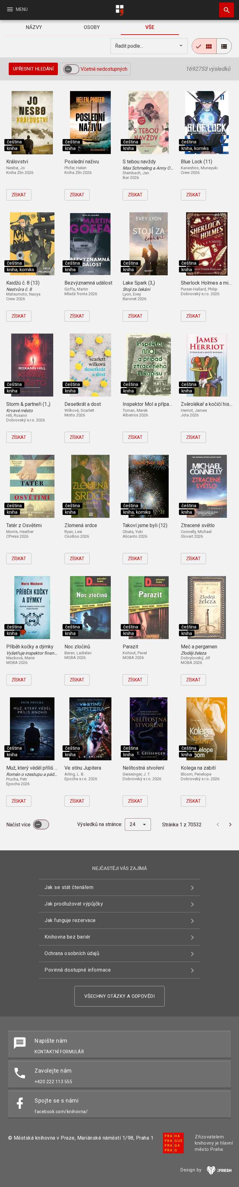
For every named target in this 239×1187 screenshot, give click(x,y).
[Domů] (119, 10)
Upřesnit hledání (33, 69)
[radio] (204, 46)
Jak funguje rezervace (70, 920)
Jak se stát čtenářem (69, 887)
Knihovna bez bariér (68, 937)
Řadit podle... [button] (129, 46)
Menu (17, 9)
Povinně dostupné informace (78, 970)
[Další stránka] (230, 824)
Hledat (224, 10)
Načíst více (19, 825)
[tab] (34, 27)
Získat (19, 194)
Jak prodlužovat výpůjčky (74, 904)
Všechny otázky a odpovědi (119, 996)
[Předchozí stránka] (218, 824)
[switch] (71, 69)
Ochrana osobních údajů (72, 953)
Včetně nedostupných (104, 69)
